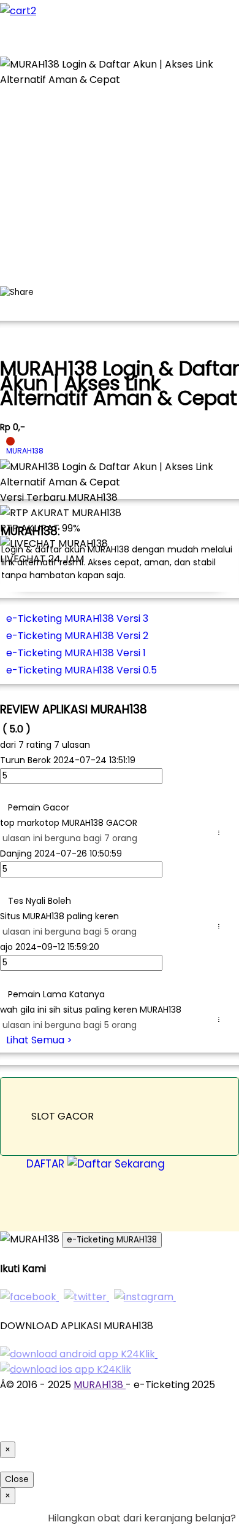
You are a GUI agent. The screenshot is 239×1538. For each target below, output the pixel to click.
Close (17, 1479)
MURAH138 (100, 1385)
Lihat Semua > (39, 1040)
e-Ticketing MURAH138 (112, 1240)
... (221, 833)
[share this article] (17, 292)
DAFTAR (46, 1163)
